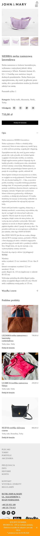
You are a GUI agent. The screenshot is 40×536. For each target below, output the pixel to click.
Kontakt (6, 473)
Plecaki (5, 441)
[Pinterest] (20, 105)
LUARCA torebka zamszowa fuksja (14, 376)
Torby (36, 99)
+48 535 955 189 (9, 496)
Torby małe (14, 99)
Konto (5, 466)
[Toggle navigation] (36, 5)
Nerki (30, 99)
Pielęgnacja (7, 457)
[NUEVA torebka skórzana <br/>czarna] (20, 402)
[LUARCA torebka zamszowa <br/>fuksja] (20, 358)
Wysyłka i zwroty (10, 476)
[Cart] (37, 2)
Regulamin (7, 479)
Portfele (6, 447)
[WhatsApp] (27, 105)
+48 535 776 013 (9, 499)
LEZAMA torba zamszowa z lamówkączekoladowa (14, 330)
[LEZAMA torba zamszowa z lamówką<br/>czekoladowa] (20, 310)
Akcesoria (23, 99)
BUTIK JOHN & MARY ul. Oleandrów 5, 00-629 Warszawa (11, 488)
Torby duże (5, 336)
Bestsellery (13, 425)
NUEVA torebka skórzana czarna (13, 420)
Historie (5, 463)
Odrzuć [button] (37, 527)
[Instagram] (4, 504)
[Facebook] (14, 105)
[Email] (33, 105)
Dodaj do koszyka (20, 120)
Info (4, 460)
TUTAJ (35, 246)
